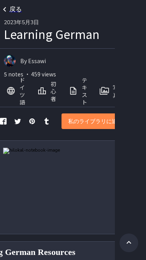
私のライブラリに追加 (95, 121)
